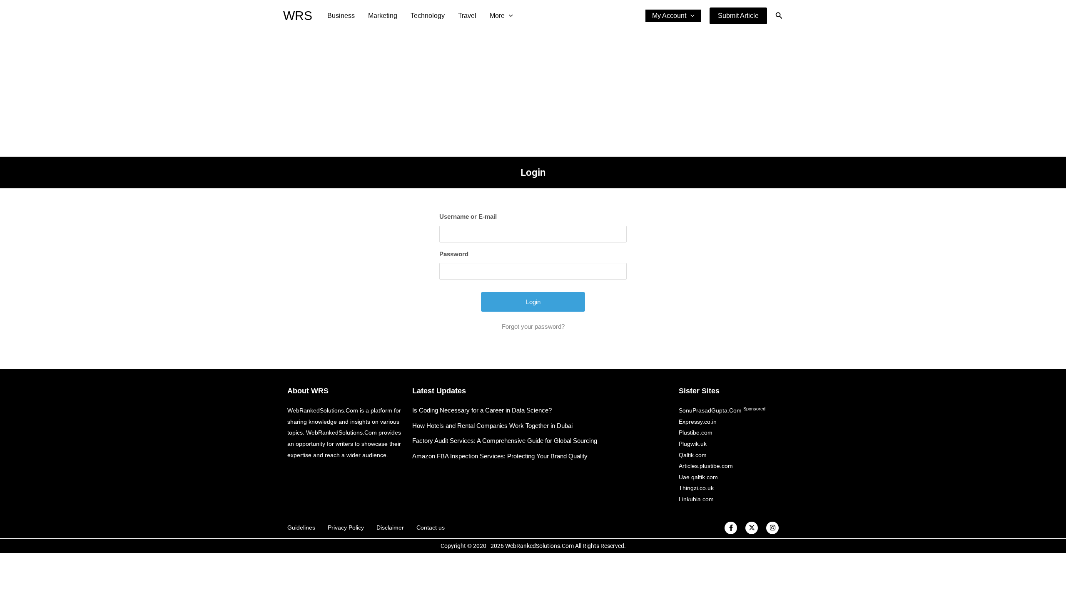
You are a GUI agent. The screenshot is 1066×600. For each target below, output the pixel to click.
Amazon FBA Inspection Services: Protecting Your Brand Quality (500, 456)
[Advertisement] (533, 94)
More (497, 15)
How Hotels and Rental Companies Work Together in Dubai (492, 425)
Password (453, 254)
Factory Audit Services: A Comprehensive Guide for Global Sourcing (504, 440)
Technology (428, 15)
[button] (738, 16)
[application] (509, 16)
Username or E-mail (468, 216)
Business (341, 15)
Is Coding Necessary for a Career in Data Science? (482, 410)
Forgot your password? (533, 326)
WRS (297, 15)
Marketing (382, 15)
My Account (669, 15)
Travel (467, 15)
